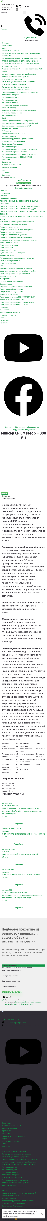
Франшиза (6, 162)
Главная (5, 43)
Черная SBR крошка (10, 128)
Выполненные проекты (12, 165)
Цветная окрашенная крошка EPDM (16, 126)
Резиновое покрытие (11, 147)
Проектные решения (10, 51)
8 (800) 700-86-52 (31, 38)
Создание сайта (8, 1219)
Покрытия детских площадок (14, 84)
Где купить (6, 173)
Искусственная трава (10, 95)
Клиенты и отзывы (10, 167)
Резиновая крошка (10, 115)
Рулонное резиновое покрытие (15, 105)
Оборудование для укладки (13, 134)
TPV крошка (6, 131)
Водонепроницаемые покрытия (15, 77)
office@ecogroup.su (18, 1023)
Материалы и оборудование (14, 1136)
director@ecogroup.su (23, 188)
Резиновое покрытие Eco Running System (19, 154)
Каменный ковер (9, 108)
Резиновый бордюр (10, 102)
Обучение (6, 159)
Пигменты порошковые (12, 113)
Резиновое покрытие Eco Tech (14, 152)
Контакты (6, 175)
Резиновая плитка (9, 100)
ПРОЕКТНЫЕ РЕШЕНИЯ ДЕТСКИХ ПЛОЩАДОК (20, 61)
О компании (7, 45)
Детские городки (9, 136)
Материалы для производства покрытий (19, 110)
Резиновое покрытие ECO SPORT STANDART (19, 149)
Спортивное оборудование (13, 144)
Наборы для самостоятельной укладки (18, 121)
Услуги (4, 71)
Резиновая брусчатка (11, 97)
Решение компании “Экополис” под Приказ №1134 (23, 69)
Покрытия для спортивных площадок (17, 90)
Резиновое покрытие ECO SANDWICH (17, 157)
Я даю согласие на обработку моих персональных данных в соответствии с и (24, 1002)
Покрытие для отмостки (12, 79)
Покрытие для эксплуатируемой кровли (18, 82)
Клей (4, 118)
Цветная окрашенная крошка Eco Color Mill (20, 123)
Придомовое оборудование (13, 141)
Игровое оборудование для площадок (18, 139)
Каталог (5, 48)
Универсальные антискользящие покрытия (20, 92)
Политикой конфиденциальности (22, 1004)
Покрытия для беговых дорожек (15, 87)
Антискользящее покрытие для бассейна (19, 74)
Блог (4, 170)
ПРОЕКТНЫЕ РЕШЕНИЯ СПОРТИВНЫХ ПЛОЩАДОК (22, 58)
